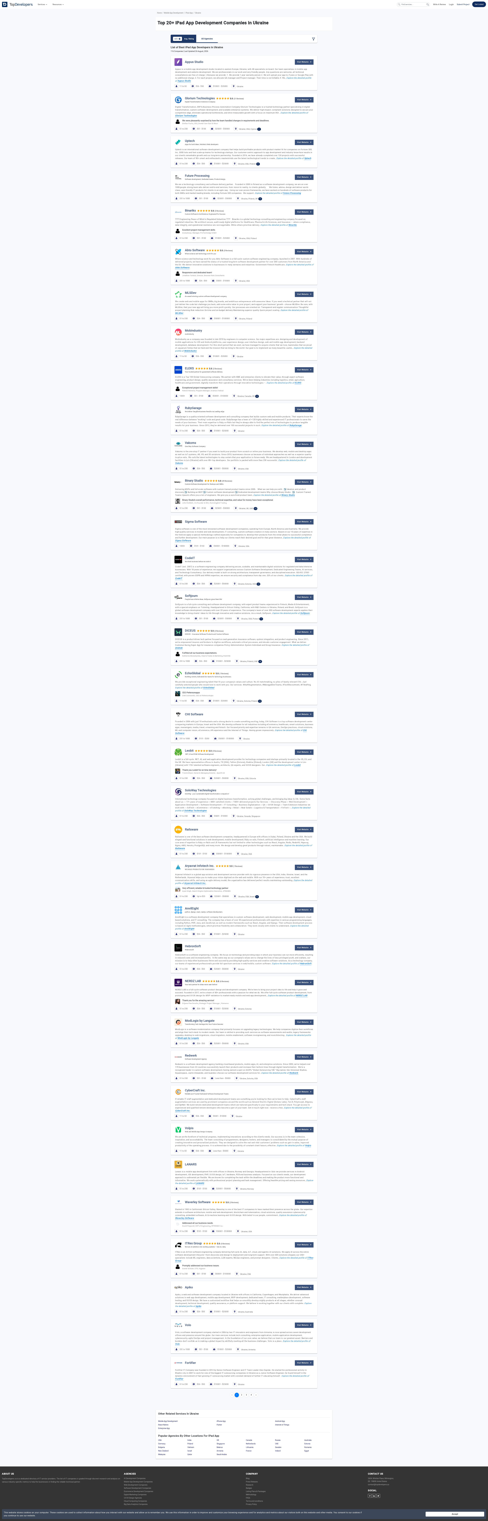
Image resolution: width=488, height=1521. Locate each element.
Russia (277, 1440)
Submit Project (463, 4)
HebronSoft (305, 963)
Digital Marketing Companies (135, 1494)
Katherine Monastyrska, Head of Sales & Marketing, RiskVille (206, 656)
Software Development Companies (137, 1488)
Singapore (221, 1443)
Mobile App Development (173, 13)
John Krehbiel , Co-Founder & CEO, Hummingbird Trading (204, 503)
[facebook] (370, 1496)
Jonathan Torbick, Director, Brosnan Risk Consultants (203, 275)
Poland (190, 1443)
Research (249, 1485)
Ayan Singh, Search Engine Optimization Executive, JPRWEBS (206, 891)
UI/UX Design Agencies (133, 1498)
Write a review (439, 4)
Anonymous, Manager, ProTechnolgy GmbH (199, 233)
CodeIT (178, 578)
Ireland (278, 1451)
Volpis (308, 1145)
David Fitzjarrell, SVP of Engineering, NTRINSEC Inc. (202, 1226)
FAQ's (248, 1498)
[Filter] (313, 39)
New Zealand (163, 1451)
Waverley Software (184, 1218)
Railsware (180, 848)
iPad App (189, 13)
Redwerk (293, 1072)
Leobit (297, 765)
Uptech (307, 158)
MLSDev (179, 313)
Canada (249, 1440)
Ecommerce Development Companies (138, 1491)
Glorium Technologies (186, 115)
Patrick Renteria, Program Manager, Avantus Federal (203, 390)
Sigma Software (183, 540)
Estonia (307, 1443)
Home (159, 13)
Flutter (219, 1424)
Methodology (251, 1494)
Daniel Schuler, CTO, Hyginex (193, 1268)
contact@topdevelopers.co (378, 1484)
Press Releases (252, 1481)
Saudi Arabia (222, 1454)
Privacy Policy (251, 1504)
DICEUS (178, 648)
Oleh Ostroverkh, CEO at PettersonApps (197, 695)
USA (160, 1440)
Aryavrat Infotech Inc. (195, 883)
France (248, 1451)
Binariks (293, 225)
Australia (307, 1440)
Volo (177, 1344)
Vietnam (190, 1447)
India (189, 1440)
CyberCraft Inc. (182, 1110)
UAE (276, 1443)
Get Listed (479, 4)
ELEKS (298, 382)
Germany (161, 1443)
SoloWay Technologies (195, 810)
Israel (189, 1451)
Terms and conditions (254, 1501)
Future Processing (292, 193)
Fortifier (179, 1378)
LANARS (200, 1183)
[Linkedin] (374, 1496)
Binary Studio (288, 495)
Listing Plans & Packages (256, 1491)
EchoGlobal (208, 687)
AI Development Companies (135, 1478)
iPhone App (221, 1421)
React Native (163, 1424)
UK (218, 1440)
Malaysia (161, 1454)
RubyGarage (295, 425)
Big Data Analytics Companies (136, 1504)
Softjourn (304, 613)
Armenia (220, 1451)
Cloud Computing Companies (135, 1501)
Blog (247, 1478)
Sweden (278, 1447)
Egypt (306, 1451)
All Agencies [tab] (207, 38)
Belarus (220, 1447)
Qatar (189, 1454)
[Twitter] (378, 1496)
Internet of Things (282, 1424)
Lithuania (249, 1447)
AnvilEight (189, 928)
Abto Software (182, 267)
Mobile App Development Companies (138, 1481)
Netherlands (251, 1443)
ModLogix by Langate (188, 1038)
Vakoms (179, 463)
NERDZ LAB (301, 995)
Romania (307, 1447)
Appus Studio (184, 80)
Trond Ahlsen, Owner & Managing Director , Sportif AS (203, 773)
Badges (249, 1488)
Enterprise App (164, 1428)
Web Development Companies (135, 1485)
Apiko (198, 1306)
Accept (455, 1514)
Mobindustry (190, 350)
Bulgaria (161, 1447)
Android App (280, 1421)
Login (451, 4)
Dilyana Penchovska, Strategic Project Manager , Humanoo (205, 1003)
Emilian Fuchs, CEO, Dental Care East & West (200, 123)
